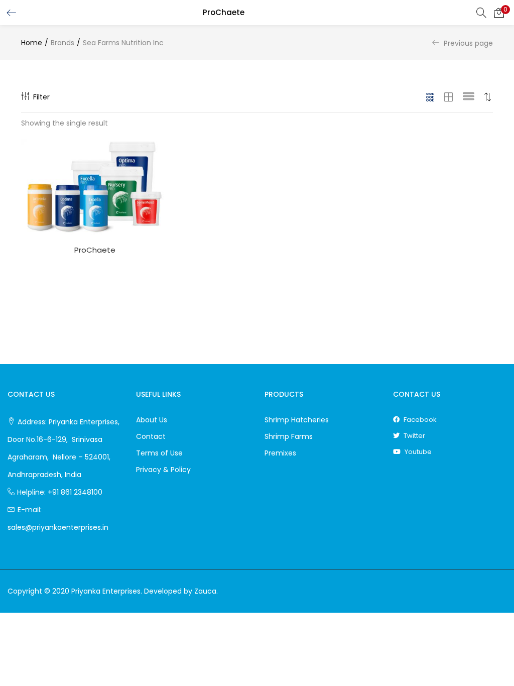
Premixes (280, 453)
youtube (417, 451)
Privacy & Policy (163, 470)
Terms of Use (159, 453)
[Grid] (430, 96)
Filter (41, 97)
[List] (468, 96)
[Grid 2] (449, 96)
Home (31, 43)
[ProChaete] (94, 187)
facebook (419, 419)
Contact (151, 436)
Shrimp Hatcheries (297, 420)
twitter (413, 435)
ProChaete (94, 250)
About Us (151, 420)
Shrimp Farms (289, 436)
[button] (498, 12)
